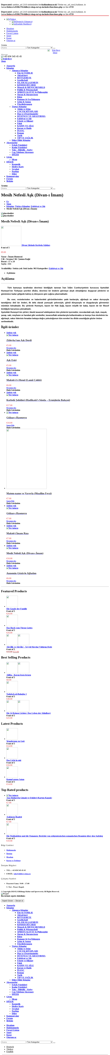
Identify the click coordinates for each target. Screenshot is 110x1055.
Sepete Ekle (10, 425)
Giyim (9, 157)
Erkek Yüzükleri (19, 145)
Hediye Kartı (17, 167)
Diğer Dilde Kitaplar (21, 140)
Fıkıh (19, 123)
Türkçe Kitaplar (19, 106)
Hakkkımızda (12, 31)
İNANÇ (20, 131)
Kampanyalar (12, 176)
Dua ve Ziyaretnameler (27, 114)
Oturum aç (10, 40)
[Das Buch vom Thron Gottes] (57, 621)
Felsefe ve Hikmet (25, 121)
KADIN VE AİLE (25, 126)
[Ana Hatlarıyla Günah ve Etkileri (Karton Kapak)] (57, 795)
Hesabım (10, 28)
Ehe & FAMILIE (25, 73)
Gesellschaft (22, 80)
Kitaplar (10, 68)
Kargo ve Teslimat (13, 861)
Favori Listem (12, 33)
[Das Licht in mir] (57, 753)
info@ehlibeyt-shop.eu (22, 874)
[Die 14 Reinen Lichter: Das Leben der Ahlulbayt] (57, 706)
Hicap (14, 159)
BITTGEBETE (24, 78)
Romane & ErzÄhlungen (28, 99)
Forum (9, 179)
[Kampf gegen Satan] (57, 772)
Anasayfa (10, 66)
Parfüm (15, 171)
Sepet (8, 36)
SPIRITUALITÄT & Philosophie (32, 92)
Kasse (9, 38)
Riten (19, 97)
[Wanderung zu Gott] (57, 734)
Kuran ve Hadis (24, 128)
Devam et (19, 901)
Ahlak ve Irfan (24, 109)
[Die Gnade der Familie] (57, 602)
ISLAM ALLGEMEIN (27, 82)
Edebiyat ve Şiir (24, 118)
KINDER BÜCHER (26, 85)
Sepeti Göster (7, 901)
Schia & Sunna (24, 102)
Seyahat (15, 169)
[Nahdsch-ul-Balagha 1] (57, 687)
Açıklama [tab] (10, 273)
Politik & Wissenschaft (27, 90)
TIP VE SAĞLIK (25, 138)
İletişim (9, 181)
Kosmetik (16, 164)
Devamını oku (11, 348)
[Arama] (54, 48)
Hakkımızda (11, 850)
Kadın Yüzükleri (19, 147)
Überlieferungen (24, 104)
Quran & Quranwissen (27, 94)
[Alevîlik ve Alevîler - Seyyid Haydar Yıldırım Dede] (57, 640)
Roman (20, 133)
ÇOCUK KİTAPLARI (27, 111)
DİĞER (15, 155)
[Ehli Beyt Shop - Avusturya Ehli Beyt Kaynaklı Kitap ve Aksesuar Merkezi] (55, 53)
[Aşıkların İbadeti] (57, 810)
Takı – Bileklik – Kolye (22, 150)
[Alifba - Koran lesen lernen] (57, 668)
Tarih (19, 135)
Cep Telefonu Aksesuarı (23, 152)
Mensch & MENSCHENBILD (31, 87)
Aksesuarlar (12, 143)
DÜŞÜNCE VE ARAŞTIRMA (31, 116)
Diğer (14, 174)
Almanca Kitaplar (20, 70)
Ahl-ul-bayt (22, 75)
